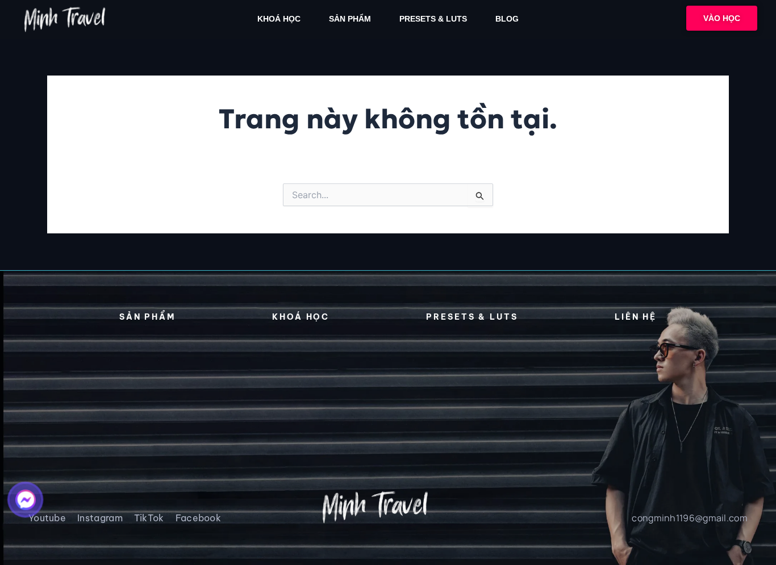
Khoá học (279, 18)
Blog (507, 18)
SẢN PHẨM (350, 18)
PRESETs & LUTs (433, 18)
